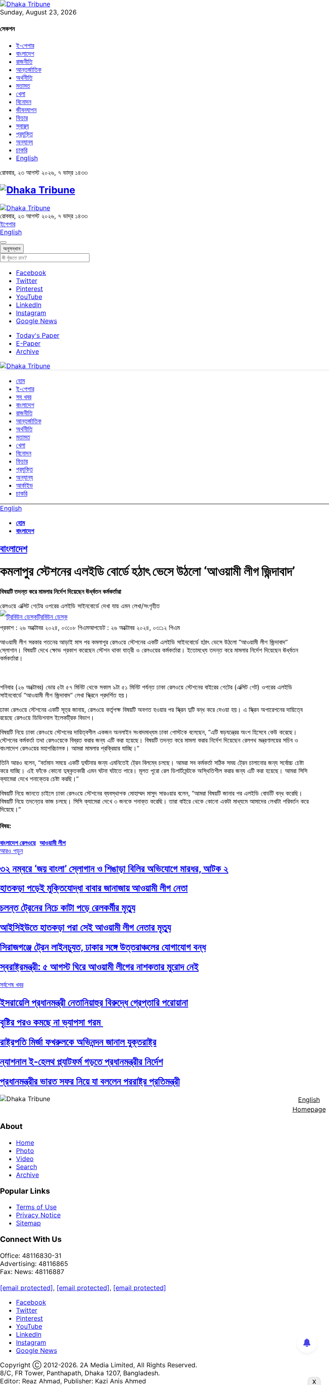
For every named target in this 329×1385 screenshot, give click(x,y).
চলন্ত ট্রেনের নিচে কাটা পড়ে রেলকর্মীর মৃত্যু (67, 907)
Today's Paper (37, 335)
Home (25, 1143)
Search (26, 1167)
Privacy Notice (38, 1215)
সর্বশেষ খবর (11, 985)
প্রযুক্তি (24, 134)
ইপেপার (7, 224)
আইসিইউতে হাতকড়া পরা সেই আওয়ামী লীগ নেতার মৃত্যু (85, 927)
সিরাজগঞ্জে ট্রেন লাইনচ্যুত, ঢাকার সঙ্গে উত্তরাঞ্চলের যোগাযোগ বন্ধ (103, 947)
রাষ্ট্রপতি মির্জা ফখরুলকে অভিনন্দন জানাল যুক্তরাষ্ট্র (78, 1042)
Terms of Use (36, 1207)
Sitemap (28, 1223)
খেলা (20, 94)
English (27, 158)
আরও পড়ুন (11, 851)
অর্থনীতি (24, 78)
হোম (20, 381)
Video (25, 1159)
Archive (27, 351)
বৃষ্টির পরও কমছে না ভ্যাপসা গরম (51, 1022)
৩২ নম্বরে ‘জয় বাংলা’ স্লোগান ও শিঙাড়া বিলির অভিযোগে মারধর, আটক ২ (114, 868)
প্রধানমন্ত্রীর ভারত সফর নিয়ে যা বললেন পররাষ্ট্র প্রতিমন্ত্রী (90, 1081)
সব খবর (23, 397)
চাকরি (21, 150)
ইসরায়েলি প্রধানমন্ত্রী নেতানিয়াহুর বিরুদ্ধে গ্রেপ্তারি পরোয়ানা (94, 1002)
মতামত (23, 86)
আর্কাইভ (24, 485)
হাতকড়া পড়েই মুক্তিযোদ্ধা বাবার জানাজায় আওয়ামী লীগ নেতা (94, 888)
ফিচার (22, 118)
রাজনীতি (24, 61)
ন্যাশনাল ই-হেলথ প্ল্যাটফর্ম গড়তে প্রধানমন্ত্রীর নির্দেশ (81, 1061)
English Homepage (309, 1104)
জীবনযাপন (26, 110)
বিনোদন (23, 102)
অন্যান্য (24, 142)
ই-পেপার (25, 45)
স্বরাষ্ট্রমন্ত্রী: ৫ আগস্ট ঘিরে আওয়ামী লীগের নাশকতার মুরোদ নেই (99, 967)
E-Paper (28, 343)
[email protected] (26, 1288)
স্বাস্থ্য (22, 126)
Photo (25, 1151)
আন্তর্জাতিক (28, 70)
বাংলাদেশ (25, 53)
